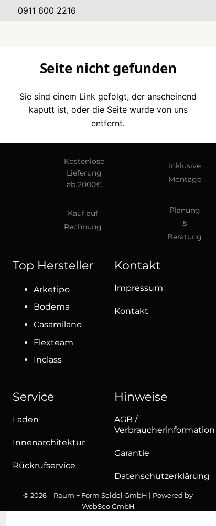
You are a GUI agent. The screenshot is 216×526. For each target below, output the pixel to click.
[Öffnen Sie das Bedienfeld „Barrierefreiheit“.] (3, 518)
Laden (26, 419)
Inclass (48, 360)
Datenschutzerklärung (162, 476)
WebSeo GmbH (108, 506)
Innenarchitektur (49, 442)
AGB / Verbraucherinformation (164, 424)
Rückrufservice (44, 465)
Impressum (138, 288)
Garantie (131, 453)
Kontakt (131, 311)
